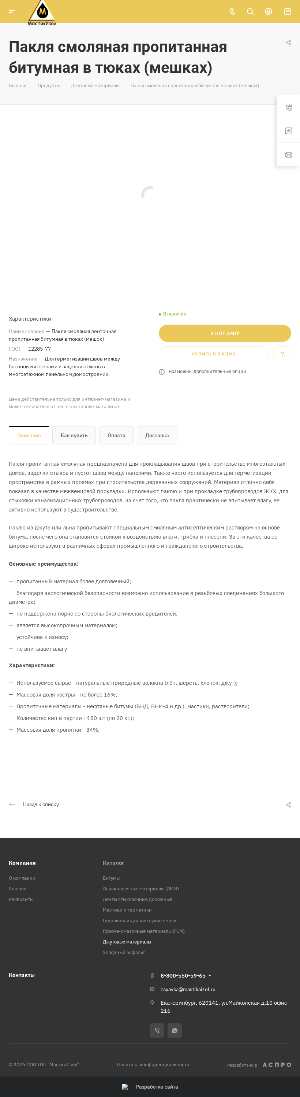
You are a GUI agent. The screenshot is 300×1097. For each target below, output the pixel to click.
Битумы (111, 878)
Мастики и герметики (127, 910)
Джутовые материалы (127, 942)
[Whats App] (175, 1030)
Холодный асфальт (124, 952)
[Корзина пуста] (287, 11)
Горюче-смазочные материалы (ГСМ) (144, 931)
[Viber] (157, 1030)
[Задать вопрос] (282, 353)
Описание (29, 435)
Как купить (74, 435)
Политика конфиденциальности (153, 1064)
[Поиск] (250, 11)
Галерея (17, 889)
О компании (22, 878)
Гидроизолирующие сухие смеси (140, 920)
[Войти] (268, 11)
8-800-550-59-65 (183, 975)
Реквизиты (21, 899)
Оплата (116, 435)
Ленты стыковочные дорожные (137, 899)
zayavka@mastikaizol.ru (188, 989)
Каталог (113, 862)
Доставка (157, 435)
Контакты (22, 974)
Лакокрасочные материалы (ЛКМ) (141, 889)
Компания (22, 862)
